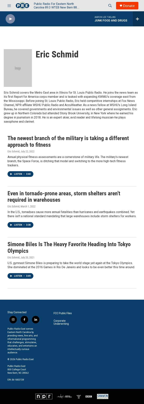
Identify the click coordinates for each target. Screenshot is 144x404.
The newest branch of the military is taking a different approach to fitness (68, 141)
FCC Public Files (63, 313)
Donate (129, 6)
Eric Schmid (14, 151)
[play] (10, 19)
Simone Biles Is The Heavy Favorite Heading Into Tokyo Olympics (69, 247)
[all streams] (138, 18)
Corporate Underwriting (61, 322)
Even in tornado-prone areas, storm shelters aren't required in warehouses (64, 196)
